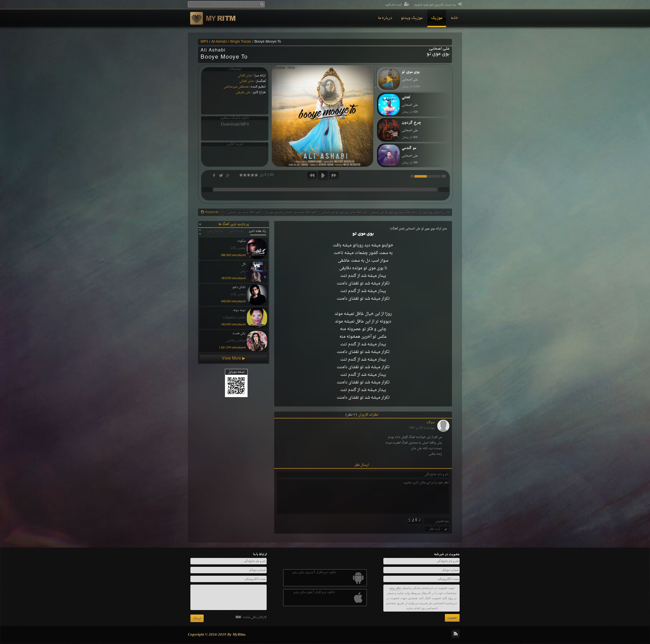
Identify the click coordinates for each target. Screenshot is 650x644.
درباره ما (385, 18)
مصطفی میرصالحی (235, 87)
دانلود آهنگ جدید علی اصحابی (244, 212)
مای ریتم (395, 588)
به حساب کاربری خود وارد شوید (435, 4)
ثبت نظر (434, 529)
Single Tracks (240, 42)
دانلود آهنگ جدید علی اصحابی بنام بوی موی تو (291, 212)
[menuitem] (454, 18)
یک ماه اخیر (236, 231)
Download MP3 (235, 124)
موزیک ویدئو (411, 18)
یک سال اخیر (214, 231)
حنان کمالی (245, 75)
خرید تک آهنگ (234, 151)
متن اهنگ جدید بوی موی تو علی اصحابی (392, 212)
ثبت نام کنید (393, 4)
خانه (454, 18)
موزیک (436, 18)
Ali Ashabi (219, 42)
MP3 (204, 42)
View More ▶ (233, 358)
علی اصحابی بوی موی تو (433, 212)
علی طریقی (243, 92)
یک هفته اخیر (257, 231)
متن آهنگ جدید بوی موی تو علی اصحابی (343, 212)
